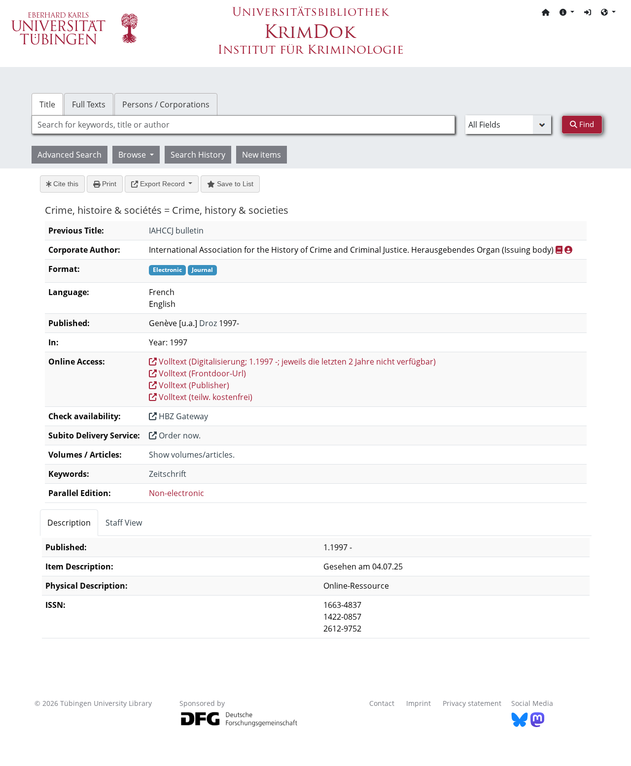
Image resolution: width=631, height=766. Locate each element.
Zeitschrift (167, 473)
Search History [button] (198, 154)
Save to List (234, 184)
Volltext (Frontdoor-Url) (201, 373)
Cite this (64, 184)
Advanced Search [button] (69, 154)
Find (585, 124)
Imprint (418, 703)
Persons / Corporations (166, 104)
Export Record (162, 184)
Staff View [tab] (123, 522)
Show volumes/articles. (192, 454)
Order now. (179, 435)
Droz (208, 323)
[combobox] (243, 124)
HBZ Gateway (182, 416)
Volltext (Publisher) (193, 385)
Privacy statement (472, 703)
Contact (381, 703)
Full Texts (88, 104)
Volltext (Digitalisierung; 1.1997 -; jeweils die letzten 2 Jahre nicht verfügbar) (296, 361)
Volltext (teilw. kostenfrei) (204, 397)
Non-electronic (176, 493)
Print (108, 184)
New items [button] (261, 154)
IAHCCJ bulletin (176, 230)
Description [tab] (69, 522)
